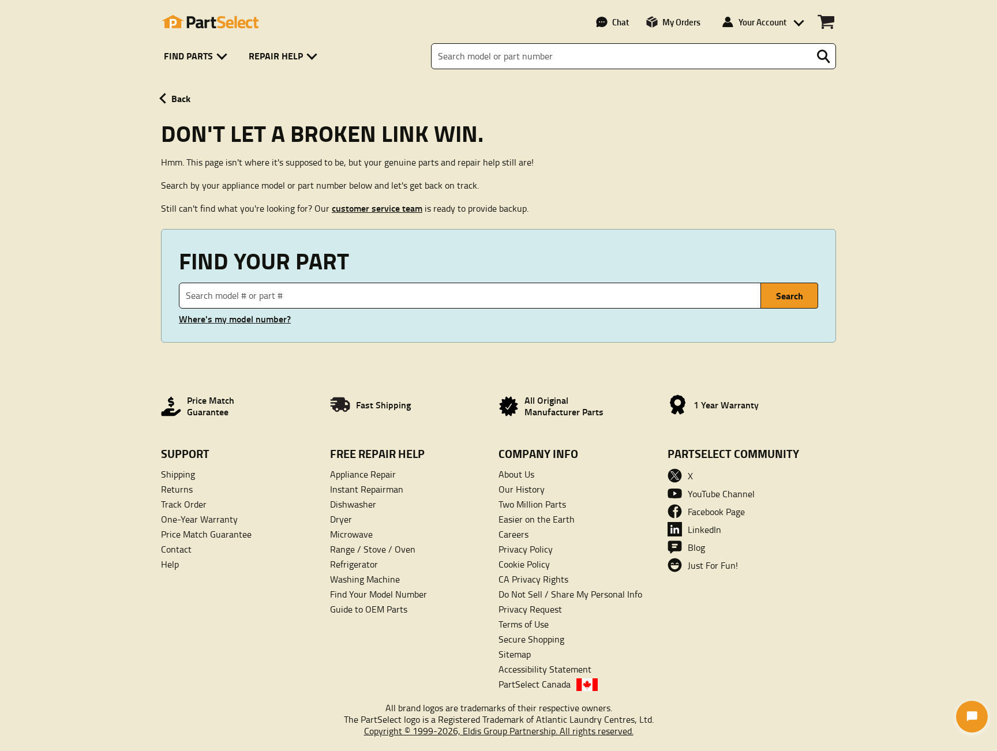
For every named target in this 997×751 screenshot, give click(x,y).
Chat (620, 22)
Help (170, 564)
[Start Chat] (972, 717)
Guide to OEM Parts (368, 609)
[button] (197, 56)
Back (180, 98)
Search (789, 295)
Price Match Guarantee (206, 534)
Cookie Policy (524, 564)
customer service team (377, 208)
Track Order (184, 504)
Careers (513, 534)
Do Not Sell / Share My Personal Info (570, 594)
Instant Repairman (366, 489)
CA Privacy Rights (533, 579)
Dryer (341, 519)
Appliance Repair (363, 474)
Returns (177, 489)
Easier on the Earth (536, 519)
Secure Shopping (531, 639)
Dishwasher (353, 504)
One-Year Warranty (199, 519)
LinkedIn (704, 529)
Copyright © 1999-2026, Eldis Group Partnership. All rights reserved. (499, 730)
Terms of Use (523, 624)
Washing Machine (365, 579)
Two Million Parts (532, 504)
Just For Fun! (713, 565)
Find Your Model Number (378, 594)
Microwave (351, 534)
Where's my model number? (235, 319)
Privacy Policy (525, 549)
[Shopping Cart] (826, 22)
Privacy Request (530, 609)
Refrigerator (354, 564)
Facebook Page (716, 511)
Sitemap (514, 654)
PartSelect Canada (534, 684)
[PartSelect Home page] (210, 21)
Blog (696, 547)
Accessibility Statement (544, 669)
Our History (521, 489)
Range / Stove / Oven (372, 549)
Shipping (178, 474)
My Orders (681, 22)
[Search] (823, 56)
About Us (516, 474)
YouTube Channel (721, 493)
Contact (176, 549)
